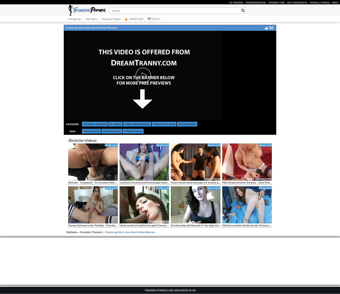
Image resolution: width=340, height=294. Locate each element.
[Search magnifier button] (243, 10)
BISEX (335, 2)
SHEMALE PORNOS (320, 2)
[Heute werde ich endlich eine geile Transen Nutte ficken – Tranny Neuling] (144, 204)
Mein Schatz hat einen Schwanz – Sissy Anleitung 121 (251, 182)
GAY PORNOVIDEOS (297, 2)
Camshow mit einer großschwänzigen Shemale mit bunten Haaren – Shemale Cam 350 (167, 182)
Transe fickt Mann (164, 124)
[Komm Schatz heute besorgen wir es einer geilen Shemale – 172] (195, 162)
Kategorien (74, 19)
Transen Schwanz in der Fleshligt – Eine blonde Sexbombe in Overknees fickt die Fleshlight (117, 225)
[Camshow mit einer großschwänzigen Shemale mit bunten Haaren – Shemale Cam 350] (144, 162)
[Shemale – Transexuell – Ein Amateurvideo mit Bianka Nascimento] (93, 162)
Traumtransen (187, 124)
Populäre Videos (111, 19)
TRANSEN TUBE (276, 2)
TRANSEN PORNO (133, 131)
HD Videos (115, 124)
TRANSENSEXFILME (255, 2)
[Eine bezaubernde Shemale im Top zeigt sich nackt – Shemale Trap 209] (195, 204)
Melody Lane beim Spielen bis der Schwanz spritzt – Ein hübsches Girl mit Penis (265, 225)
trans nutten (91, 131)
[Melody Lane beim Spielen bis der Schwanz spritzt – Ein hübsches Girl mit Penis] (247, 204)
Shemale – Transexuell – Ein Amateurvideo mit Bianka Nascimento (104, 182)
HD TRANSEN (236, 2)
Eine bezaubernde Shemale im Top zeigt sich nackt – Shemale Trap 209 (209, 225)
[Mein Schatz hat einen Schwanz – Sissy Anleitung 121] (247, 162)
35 (271, 27)
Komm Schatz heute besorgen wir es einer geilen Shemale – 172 (205, 182)
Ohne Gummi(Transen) (137, 124)
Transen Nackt (112, 131)
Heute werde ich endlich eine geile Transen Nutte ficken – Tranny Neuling (160, 225)
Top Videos (91, 19)
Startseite (71, 232)
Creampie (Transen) (95, 124)
